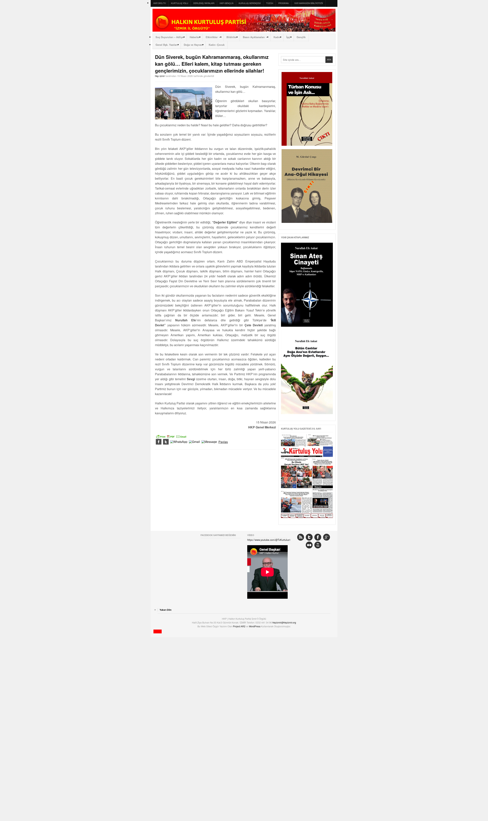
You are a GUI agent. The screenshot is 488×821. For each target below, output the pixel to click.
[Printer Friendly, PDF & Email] (171, 436)
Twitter (309, 537)
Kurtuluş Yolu (179, 3)
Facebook (317, 537)
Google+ (326, 537)
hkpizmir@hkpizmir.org (284, 622)
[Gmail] (194, 442)
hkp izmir (160, 76)
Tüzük (269, 3)
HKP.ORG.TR (159, 3)
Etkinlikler (212, 37)
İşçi (288, 37)
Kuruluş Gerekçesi (250, 3)
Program (283, 3)
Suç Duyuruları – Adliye (170, 37)
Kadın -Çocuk (217, 44)
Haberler (195, 37)
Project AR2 (239, 626)
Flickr (309, 545)
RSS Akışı (300, 537)
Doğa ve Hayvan (193, 44)
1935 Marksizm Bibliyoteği (308, 3)
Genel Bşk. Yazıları (167, 44)
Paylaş (223, 441)
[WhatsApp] (178, 442)
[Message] (209, 442)
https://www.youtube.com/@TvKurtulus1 (269, 540)
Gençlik (301, 37)
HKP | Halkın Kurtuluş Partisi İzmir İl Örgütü (244, 20)
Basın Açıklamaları (254, 37)
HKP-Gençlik (227, 3)
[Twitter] (165, 442)
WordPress (255, 626)
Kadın (277, 37)
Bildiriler (231, 37)
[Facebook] (158, 442)
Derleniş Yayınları (203, 3)
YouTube (317, 545)
